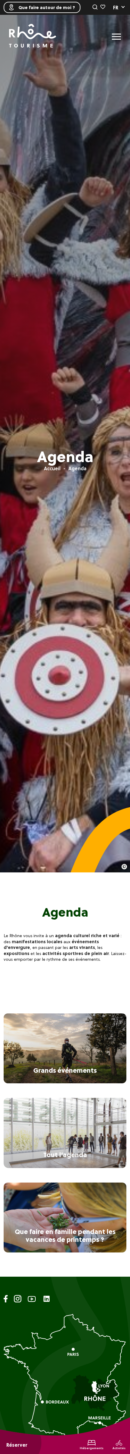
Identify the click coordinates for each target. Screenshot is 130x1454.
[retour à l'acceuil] (32, 36)
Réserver (16, 1445)
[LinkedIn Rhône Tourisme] (46, 1299)
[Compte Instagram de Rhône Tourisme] (17, 1300)
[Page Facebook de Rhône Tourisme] (6, 1300)
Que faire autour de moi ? (46, 8)
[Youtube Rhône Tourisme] (32, 1300)
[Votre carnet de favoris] (102, 7)
